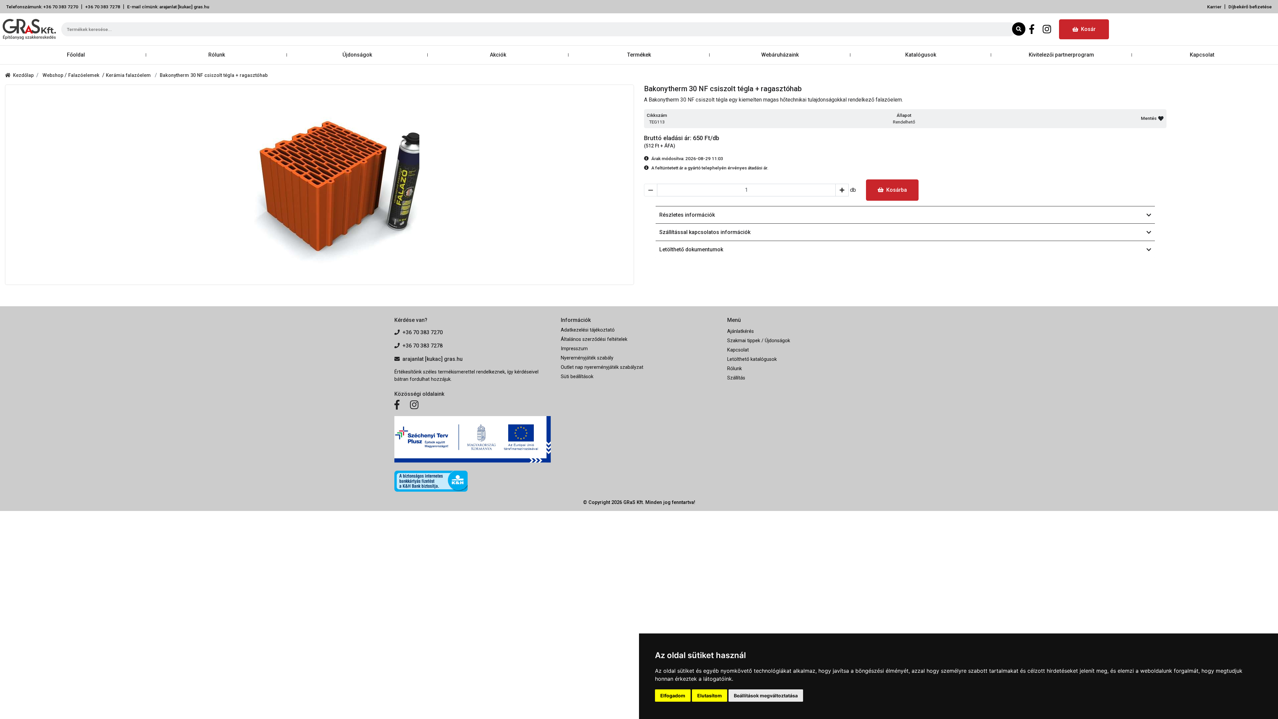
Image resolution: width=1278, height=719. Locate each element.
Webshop (54, 75)
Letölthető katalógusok (752, 359)
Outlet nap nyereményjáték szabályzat (602, 367)
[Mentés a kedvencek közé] (1161, 118)
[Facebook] (1032, 29)
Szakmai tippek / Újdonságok (758, 341)
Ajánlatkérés (740, 331)
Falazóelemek (85, 75)
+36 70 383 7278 (102, 6)
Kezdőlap (23, 75)
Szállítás (736, 378)
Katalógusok (920, 55)
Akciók (498, 55)
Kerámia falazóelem (129, 75)
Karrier (1214, 6)
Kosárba (896, 190)
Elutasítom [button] (709, 695)
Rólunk (216, 55)
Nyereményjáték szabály (587, 358)
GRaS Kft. (633, 502)
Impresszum (574, 349)
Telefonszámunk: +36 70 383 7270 (42, 6)
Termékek (639, 55)
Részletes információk (687, 215)
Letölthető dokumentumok (691, 249)
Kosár (1088, 29)
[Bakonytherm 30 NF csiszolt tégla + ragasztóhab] (319, 185)
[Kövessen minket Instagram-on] (414, 405)
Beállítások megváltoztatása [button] (766, 695)
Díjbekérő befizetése (1250, 6)
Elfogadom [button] (672, 695)
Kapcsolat (1202, 55)
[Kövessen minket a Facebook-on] (396, 405)
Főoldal (76, 55)
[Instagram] (1047, 29)
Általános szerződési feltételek (594, 339)
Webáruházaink (780, 55)
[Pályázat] (472, 439)
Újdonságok (357, 55)
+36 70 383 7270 (422, 332)
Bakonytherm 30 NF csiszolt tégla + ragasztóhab (214, 75)
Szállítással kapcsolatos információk (704, 232)
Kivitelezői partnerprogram (1061, 55)
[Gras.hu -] (29, 29)
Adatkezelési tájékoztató (588, 330)
